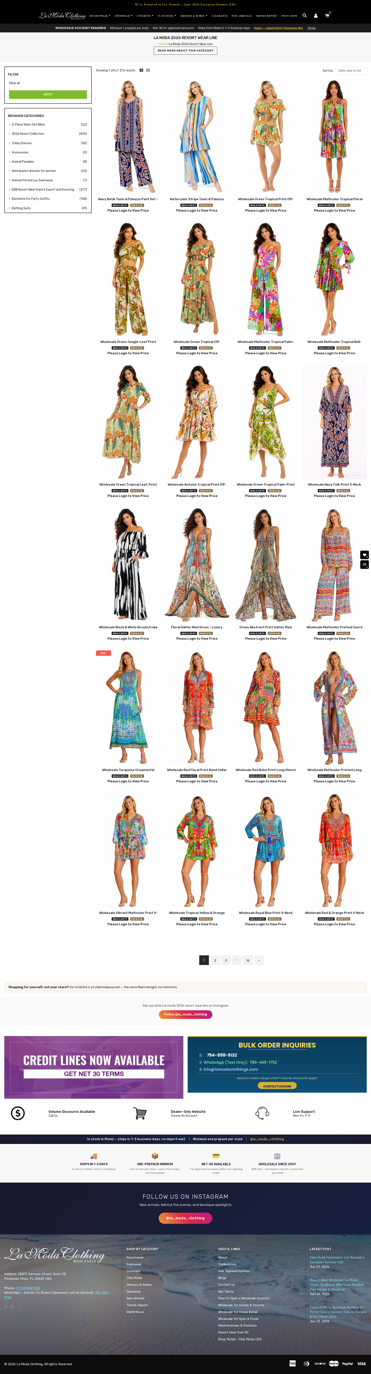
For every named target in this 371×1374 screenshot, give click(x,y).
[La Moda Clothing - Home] (62, 16)
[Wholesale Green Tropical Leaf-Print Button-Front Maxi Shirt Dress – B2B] (128, 423)
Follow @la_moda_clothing (185, 1014)
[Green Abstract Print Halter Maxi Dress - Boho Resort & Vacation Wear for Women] (266, 565)
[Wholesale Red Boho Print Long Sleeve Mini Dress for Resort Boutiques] (266, 708)
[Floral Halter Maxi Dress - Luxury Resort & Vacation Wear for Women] (197, 565)
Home (163, 44)
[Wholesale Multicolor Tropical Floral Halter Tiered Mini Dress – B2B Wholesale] (334, 137)
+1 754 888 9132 (27, 1288)
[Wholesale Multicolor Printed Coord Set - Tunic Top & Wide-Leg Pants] (334, 565)
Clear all (14, 83)
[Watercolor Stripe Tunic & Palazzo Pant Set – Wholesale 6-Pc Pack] (197, 137)
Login (123, 210)
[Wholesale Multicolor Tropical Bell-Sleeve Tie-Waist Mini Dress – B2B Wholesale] (334, 280)
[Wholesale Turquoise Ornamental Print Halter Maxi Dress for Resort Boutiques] (128, 708)
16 (247, 960)
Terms (311, 28)
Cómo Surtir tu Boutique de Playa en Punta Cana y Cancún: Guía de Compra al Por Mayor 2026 (338, 1312)
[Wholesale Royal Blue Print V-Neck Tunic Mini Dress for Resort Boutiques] (266, 851)
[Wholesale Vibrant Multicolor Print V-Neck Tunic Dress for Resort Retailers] (128, 851)
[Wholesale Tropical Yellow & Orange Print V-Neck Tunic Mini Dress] (197, 851)
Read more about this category (185, 50)
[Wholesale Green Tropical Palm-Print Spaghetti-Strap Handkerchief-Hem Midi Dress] (266, 423)
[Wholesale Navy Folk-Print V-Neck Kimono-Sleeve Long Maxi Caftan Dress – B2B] (334, 423)
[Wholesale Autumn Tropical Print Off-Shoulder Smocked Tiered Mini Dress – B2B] (197, 423)
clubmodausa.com (107, 987)
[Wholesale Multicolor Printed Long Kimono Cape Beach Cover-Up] (334, 708)
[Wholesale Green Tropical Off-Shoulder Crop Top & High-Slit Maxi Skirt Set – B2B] (197, 280)
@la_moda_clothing (267, 1139)
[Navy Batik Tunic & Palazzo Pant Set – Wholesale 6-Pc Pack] (128, 137)
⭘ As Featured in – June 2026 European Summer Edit (185, 4)
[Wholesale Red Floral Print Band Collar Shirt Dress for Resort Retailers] (197, 708)
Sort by (328, 71)
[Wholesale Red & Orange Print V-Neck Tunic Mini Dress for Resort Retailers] (334, 851)
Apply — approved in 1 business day (278, 28)
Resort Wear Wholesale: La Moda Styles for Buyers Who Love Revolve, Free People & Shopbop (337, 1284)
